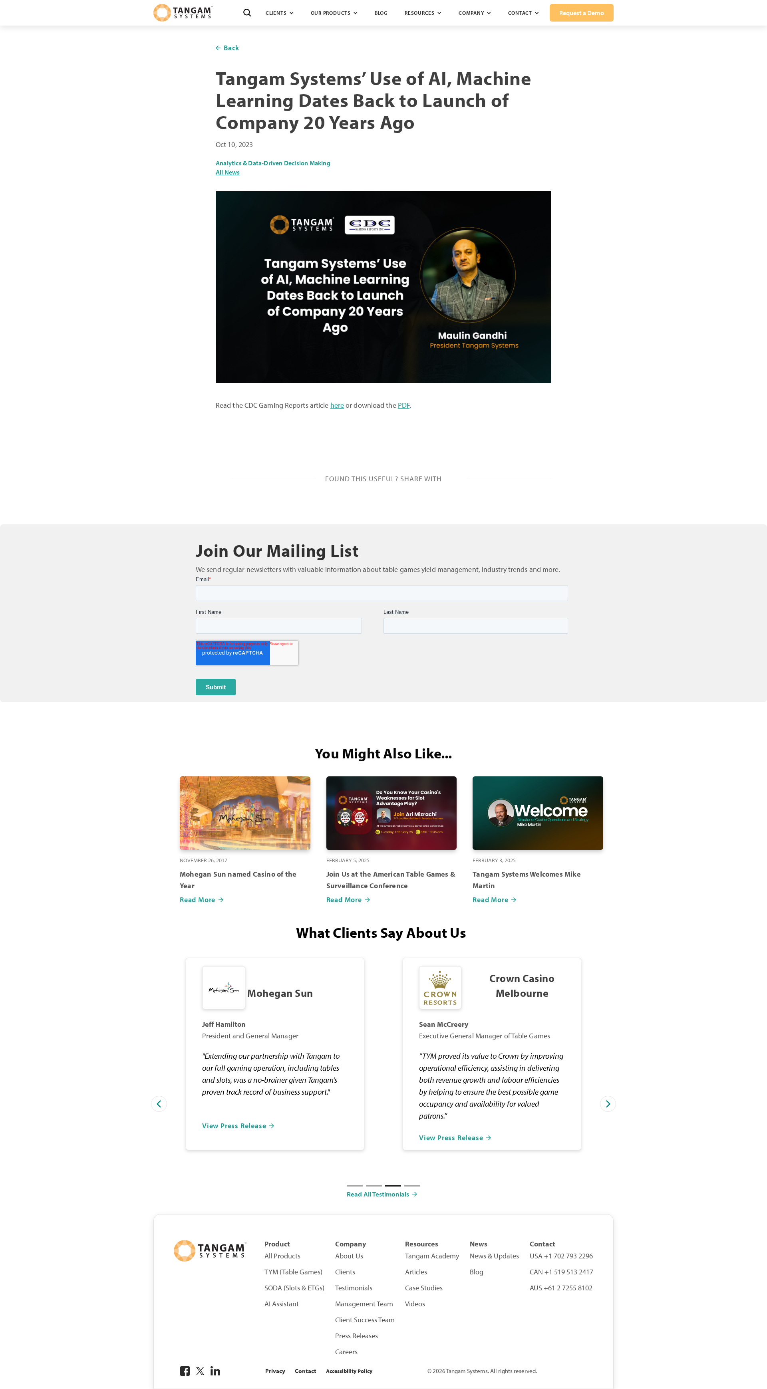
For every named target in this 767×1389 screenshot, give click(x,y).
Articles (416, 1272)
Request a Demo (581, 13)
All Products (282, 1256)
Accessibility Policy (349, 1371)
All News (228, 172)
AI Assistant (281, 1304)
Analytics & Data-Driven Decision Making (273, 163)
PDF (403, 405)
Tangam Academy (432, 1256)
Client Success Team (365, 1320)
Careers (346, 1352)
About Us (349, 1256)
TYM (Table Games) (293, 1272)
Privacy (275, 1371)
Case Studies (424, 1288)
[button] (280, 13)
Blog (381, 13)
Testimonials (353, 1288)
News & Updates (494, 1256)
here (337, 405)
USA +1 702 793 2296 (561, 1256)
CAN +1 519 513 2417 (561, 1272)
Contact (305, 1371)
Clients (345, 1272)
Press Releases (356, 1336)
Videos (415, 1304)
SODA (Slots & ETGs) (294, 1288)
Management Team (364, 1304)
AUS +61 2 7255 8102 (561, 1288)
